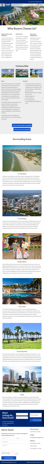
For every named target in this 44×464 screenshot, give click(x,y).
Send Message (9, 458)
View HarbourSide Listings (21, 125)
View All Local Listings (21, 129)
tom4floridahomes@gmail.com (37, 437)
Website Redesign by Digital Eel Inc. (35, 462)
